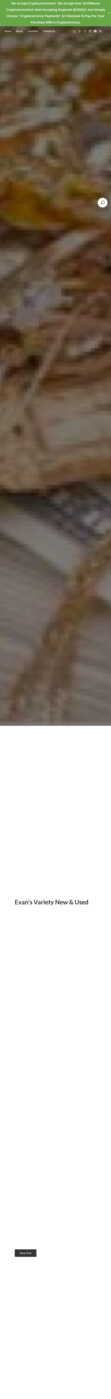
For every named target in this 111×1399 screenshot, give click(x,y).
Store (8, 31)
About (19, 31)
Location (33, 31)
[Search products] (102, 202)
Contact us (49, 31)
